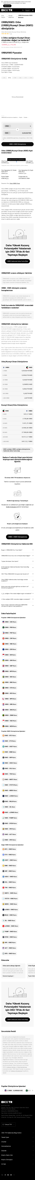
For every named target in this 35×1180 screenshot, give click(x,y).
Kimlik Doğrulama (11, 507)
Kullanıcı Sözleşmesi (16, 1071)
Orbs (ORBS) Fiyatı (15, 183)
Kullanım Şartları (11, 1067)
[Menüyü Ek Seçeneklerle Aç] (33, 10)
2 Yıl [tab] (31, 77)
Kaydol (27, 10)
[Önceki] (2, 1091)
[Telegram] (5, 1175)
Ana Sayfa (3, 16)
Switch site (7, 5)
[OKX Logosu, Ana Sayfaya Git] (6, 10)
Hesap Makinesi (11, 16)
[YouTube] (11, 1175)
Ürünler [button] (3, 1142)
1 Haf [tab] (15, 77)
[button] (23, 10)
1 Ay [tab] (20, 77)
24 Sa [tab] (9, 77)
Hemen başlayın (8, 976)
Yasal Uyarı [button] (5, 1137)
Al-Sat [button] (3, 1164)
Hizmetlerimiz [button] (6, 1146)
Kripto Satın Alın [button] (7, 1155)
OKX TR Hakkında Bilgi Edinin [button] (11, 1133)
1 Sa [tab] (4, 77)
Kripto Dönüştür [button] (7, 1159)
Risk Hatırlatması (22, 1067)
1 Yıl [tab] (26, 77)
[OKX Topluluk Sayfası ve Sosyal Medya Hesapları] (14, 1175)
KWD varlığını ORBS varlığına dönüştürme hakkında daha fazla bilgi (16, 450)
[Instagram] (8, 1175)
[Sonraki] (33, 1091)
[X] (2, 1175)
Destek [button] (3, 1151)
